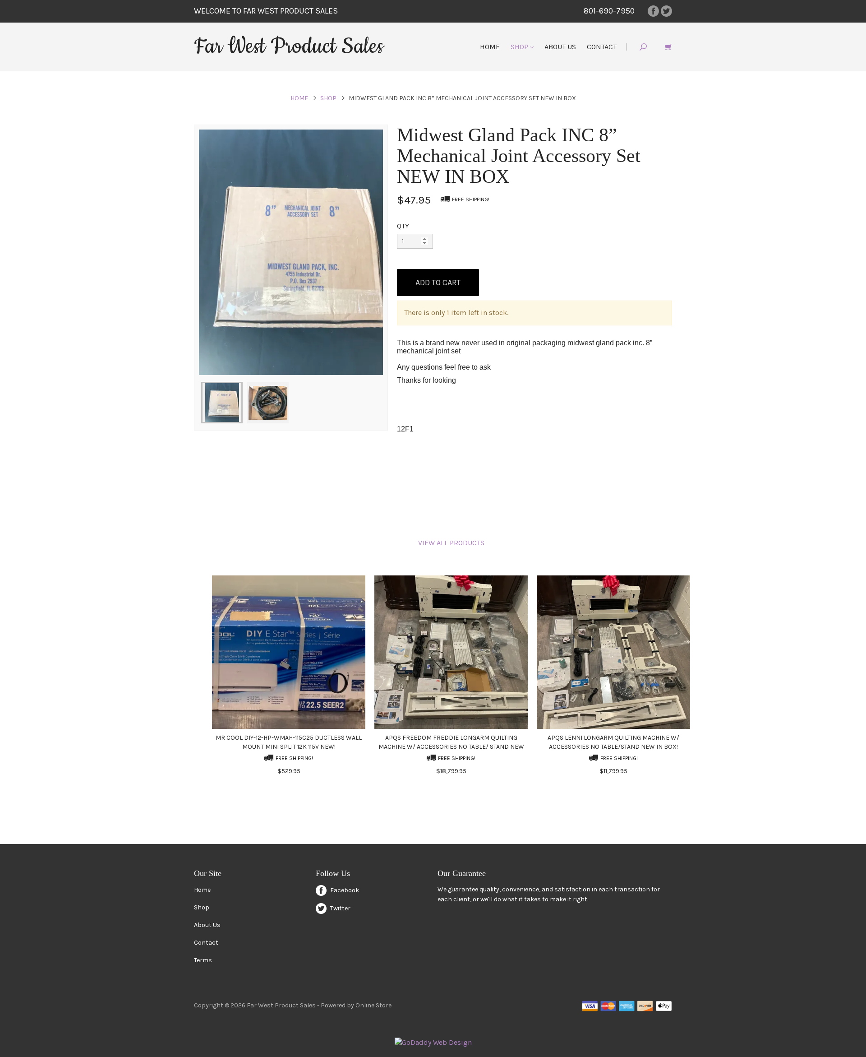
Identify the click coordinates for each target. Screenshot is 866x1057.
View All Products (451, 542)
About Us (560, 46)
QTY (403, 226)
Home (490, 46)
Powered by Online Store (356, 1005)
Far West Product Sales (288, 46)
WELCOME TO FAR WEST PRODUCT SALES (266, 11)
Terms (203, 960)
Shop (520, 46)
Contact (602, 46)
